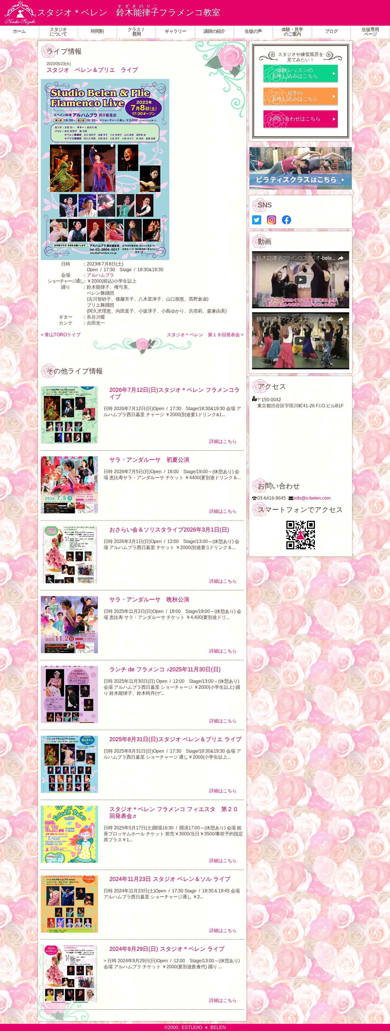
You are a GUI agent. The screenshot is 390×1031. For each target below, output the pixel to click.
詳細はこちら (223, 441)
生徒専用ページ (370, 32)
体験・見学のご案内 (292, 32)
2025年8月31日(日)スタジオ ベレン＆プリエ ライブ (175, 739)
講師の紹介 (214, 31)
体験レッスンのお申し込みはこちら (295, 73)
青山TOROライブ (63, 334)
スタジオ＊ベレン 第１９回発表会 (203, 334)
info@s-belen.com (312, 498)
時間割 (97, 31)
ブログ (331, 31)
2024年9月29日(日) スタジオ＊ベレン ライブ (166, 949)
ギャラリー (175, 31)
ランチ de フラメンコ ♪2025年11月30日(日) (165, 669)
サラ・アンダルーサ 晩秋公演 (149, 599)
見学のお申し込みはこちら (295, 96)
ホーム (19, 31)
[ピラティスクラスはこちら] (300, 168)
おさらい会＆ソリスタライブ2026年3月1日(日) (169, 529)
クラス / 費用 (136, 32)
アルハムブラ (100, 275)
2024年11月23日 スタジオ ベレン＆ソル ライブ (169, 879)
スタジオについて (58, 32)
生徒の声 (253, 31)
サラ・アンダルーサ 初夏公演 (149, 460)
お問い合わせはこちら (295, 118)
